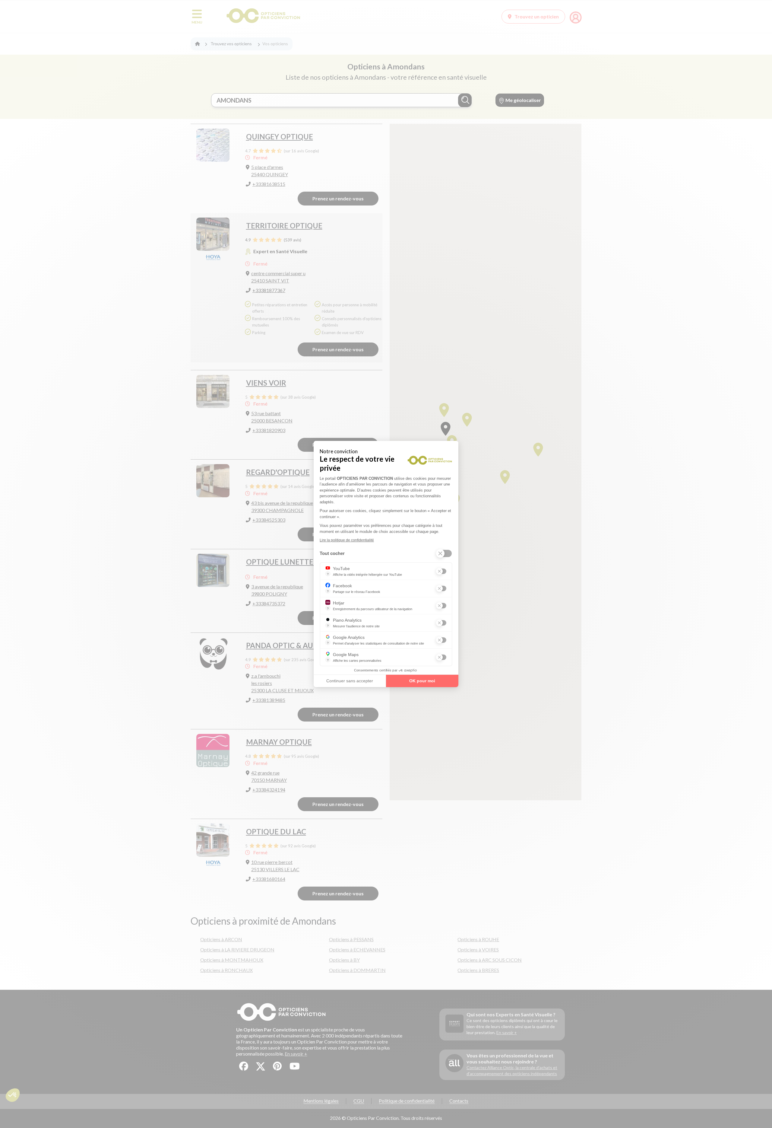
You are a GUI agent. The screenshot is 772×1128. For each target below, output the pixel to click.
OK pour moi (422, 680)
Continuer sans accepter (349, 680)
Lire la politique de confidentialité (347, 540)
